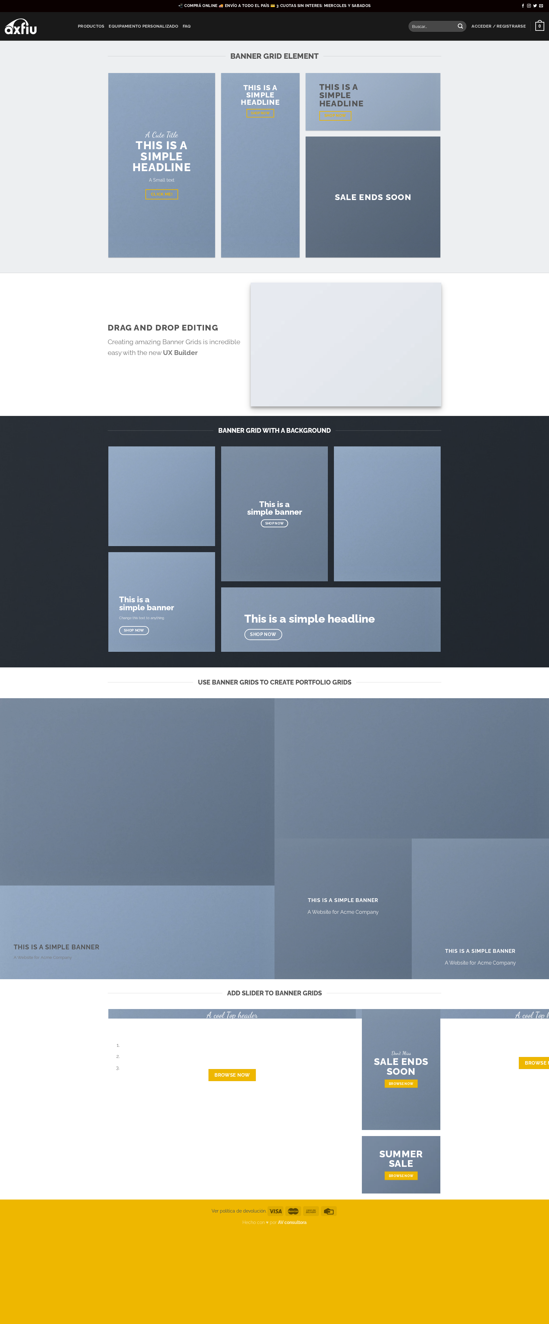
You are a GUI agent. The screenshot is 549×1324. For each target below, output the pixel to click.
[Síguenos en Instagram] (529, 6)
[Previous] (114, 1025)
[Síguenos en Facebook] (523, 6)
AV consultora (292, 1222)
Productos (91, 26)
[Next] (132, 1025)
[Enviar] (460, 26)
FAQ (187, 26)
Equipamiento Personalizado (143, 26)
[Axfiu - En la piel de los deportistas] (36, 26)
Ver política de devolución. (239, 1211)
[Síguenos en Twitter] (535, 6)
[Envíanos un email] (541, 6)
